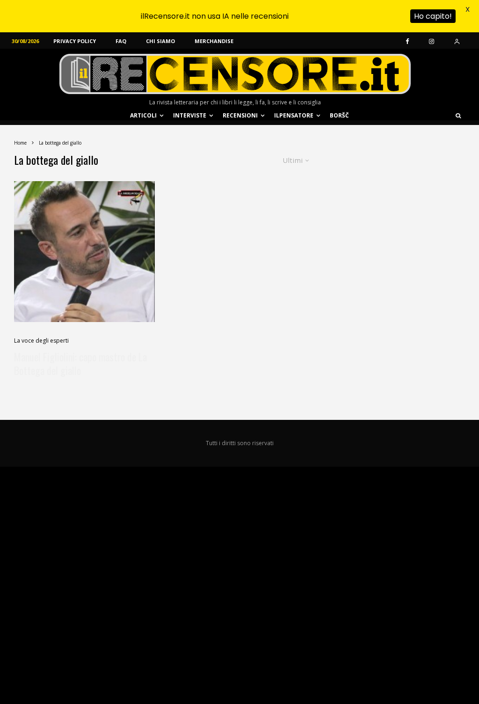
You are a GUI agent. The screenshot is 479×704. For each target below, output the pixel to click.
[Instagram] (431, 41)
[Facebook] (407, 41)
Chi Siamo (160, 40)
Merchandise (214, 40)
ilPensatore (293, 115)
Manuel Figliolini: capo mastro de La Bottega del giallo (80, 364)
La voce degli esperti (41, 341)
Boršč (339, 115)
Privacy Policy (74, 40)
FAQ (121, 40)
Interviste (189, 115)
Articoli (143, 115)
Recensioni (240, 115)
